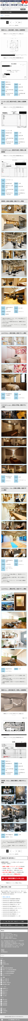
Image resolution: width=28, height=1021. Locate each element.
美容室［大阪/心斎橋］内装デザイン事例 (12, 201)
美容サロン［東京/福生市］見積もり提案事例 (13, 690)
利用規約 (2, 950)
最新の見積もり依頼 (6, 984)
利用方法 (4, 962)
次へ (20, 22)
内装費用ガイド (5, 988)
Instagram (4, 1008)
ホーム (3, 960)
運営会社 (2, 949)
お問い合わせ (4, 999)
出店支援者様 (4, 1003)
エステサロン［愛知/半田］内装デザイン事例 (13, 589)
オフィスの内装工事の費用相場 (8, 973)
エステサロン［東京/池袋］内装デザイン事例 (13, 333)
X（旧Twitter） (5, 1010)
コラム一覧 (4, 995)
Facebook (4, 1012)
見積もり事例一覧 (5, 980)
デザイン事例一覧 (5, 979)
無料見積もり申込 (5, 963)
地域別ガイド (4, 993)
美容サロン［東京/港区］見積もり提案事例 (13, 30)
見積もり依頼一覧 (6, 896)
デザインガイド (5, 990)
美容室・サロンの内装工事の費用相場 (9, 969)
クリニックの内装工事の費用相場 (8, 971)
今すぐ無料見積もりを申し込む (14, 1019)
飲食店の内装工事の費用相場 (7, 967)
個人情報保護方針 (4, 951)
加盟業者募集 (4, 1004)
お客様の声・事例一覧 (6, 982)
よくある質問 (4, 1001)
